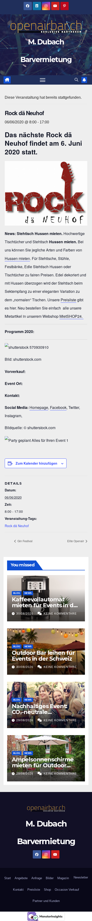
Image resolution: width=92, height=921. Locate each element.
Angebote (21, 878)
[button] (76, 80)
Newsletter (80, 877)
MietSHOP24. (71, 316)
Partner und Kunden (46, 901)
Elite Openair (76, 541)
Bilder (50, 878)
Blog (16, 593)
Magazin (63, 878)
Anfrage (36, 878)
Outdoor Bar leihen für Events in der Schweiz (43, 655)
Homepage (38, 407)
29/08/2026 (25, 720)
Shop (47, 889)
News (28, 593)
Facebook (58, 407)
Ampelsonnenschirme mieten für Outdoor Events (42, 765)
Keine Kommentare (60, 613)
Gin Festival (25, 541)
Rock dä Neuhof (17, 525)
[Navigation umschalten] (43, 80)
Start (7, 878)
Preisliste (68, 299)
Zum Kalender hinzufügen (36, 463)
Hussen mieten (17, 258)
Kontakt (18, 889)
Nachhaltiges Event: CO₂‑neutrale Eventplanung (39, 712)
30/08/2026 (25, 613)
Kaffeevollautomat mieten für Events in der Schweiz (45, 605)
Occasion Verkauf (67, 889)
